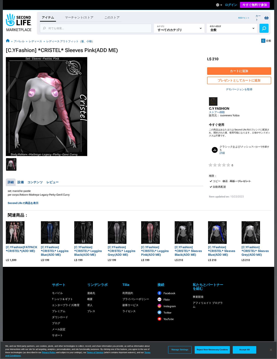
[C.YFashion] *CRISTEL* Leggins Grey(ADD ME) (121, 250)
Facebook (169, 293)
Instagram (169, 306)
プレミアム (58, 311)
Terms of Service (95, 352)
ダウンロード (60, 317)
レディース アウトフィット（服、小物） (70, 41)
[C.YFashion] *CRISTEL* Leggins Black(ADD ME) (88, 250)
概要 (90, 299)
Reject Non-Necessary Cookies (212, 350)
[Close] (271, 350)
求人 (90, 305)
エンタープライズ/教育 (66, 305)
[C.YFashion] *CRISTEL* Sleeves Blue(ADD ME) (221, 250)
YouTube (168, 319)
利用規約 (127, 293)
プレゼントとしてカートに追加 (239, 80)
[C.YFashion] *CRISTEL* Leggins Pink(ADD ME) (155, 250)
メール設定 (58, 329)
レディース (35, 41)
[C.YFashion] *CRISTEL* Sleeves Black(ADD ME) (188, 250)
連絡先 (91, 293)
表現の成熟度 (215, 26)
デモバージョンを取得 (239, 89)
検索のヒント (243, 18)
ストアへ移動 (217, 112)
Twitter (167, 312)
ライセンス (129, 311)
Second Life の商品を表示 (23, 202)
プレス (91, 311)
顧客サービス (130, 305)
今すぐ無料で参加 (255, 5)
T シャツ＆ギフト (62, 299)
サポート (57, 335)
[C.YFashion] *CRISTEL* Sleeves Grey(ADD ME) (255, 250)
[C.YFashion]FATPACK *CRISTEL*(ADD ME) (21, 249)
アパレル (19, 41)
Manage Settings (179, 350)
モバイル (57, 293)
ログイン (231, 5)
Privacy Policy (49, 352)
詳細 (222, 152)
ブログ (56, 323)
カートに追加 (239, 71)
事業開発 (198, 296)
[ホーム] (8, 41)
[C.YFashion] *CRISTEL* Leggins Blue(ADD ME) (54, 250)
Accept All (244, 350)
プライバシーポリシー (135, 299)
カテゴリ (161, 26)
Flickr (166, 299)
